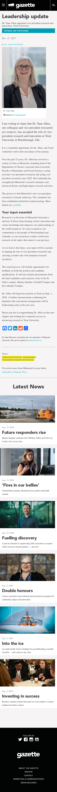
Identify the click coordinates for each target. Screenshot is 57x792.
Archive (29, 772)
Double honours (17, 590)
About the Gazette (28, 768)
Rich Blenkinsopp (19, 115)
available (16, 204)
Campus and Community (12, 357)
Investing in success (20, 696)
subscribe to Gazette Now (14, 371)
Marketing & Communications (28, 779)
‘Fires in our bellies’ (20, 485)
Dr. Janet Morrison (14, 44)
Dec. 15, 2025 (9, 38)
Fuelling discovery (19, 538)
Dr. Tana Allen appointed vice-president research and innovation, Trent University (27, 24)
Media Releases (28, 783)
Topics (5, 353)
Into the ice (12, 643)
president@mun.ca (34, 340)
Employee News (29, 357)
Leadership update (25, 16)
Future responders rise (24, 432)
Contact (28, 775)
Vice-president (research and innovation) (18, 360)
